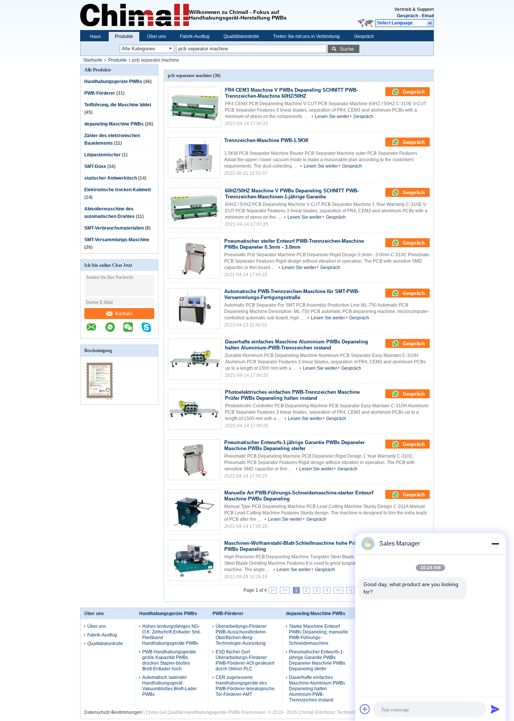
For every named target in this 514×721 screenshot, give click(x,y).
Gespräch (407, 15)
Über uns (156, 36)
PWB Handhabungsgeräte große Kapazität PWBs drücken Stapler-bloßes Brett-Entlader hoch (169, 660)
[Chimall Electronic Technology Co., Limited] (430, 23)
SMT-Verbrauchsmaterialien (114, 228)
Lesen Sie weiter (332, 116)
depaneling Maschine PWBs (114, 124)
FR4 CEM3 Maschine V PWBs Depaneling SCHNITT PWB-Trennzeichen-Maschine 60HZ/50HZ (291, 93)
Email (428, 15)
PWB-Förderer (99, 93)
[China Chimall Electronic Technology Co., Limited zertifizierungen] (100, 399)
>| (350, 590)
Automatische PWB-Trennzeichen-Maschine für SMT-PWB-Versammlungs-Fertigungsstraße (291, 294)
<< (284, 590)
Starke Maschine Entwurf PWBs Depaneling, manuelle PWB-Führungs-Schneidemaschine (318, 635)
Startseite (92, 60)
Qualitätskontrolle (241, 36)
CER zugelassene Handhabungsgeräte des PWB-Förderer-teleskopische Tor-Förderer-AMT (245, 686)
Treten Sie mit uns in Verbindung (306, 36)
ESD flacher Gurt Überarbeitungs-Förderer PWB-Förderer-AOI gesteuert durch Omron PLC (245, 660)
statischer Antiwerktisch (110, 178)
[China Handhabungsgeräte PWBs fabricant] (134, 15)
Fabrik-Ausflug (195, 36)
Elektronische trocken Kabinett (117, 189)
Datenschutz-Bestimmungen (113, 712)
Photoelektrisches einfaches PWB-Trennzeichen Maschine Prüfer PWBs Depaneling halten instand (292, 395)
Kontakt (123, 313)
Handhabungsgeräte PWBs (113, 81)
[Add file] (365, 709)
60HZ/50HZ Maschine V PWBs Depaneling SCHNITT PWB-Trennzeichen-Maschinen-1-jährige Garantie (292, 194)
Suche (347, 49)
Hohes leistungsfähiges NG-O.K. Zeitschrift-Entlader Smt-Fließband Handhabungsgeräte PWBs (171, 635)
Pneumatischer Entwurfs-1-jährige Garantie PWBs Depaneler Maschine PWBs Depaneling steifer (294, 445)
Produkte (124, 36)
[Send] (495, 709)
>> (338, 590)
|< (273, 590)
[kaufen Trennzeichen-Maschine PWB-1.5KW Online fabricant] (194, 157)
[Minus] (495, 543)
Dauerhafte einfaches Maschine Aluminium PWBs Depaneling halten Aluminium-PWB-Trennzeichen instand (296, 345)
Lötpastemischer (102, 154)
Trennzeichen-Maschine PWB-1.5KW (266, 140)
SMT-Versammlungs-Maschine (116, 239)
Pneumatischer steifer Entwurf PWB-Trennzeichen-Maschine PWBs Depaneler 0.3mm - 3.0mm (294, 244)
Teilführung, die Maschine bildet (117, 104)
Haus (95, 36)
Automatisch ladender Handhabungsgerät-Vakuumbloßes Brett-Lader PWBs (169, 686)
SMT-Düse (95, 166)
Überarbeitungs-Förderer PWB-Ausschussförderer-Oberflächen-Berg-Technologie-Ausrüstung (241, 635)
